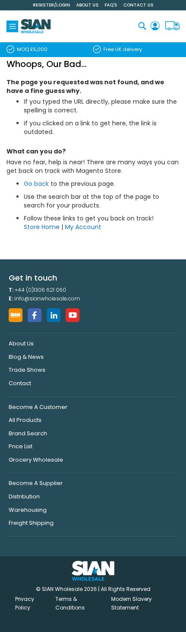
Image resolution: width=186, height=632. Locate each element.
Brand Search (28, 433)
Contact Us (138, 5)
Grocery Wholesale (36, 460)
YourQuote (172, 26)
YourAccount (155, 26)
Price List (20, 446)
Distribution (24, 496)
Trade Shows (27, 370)
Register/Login (51, 5)
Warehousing (28, 510)
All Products (25, 420)
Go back (36, 183)
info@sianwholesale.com (47, 298)
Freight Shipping (31, 523)
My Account (83, 227)
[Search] (142, 25)
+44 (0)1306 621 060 (40, 290)
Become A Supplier (36, 483)
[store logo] (36, 26)
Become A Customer (38, 407)
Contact (20, 383)
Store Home (42, 227)
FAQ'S (111, 5)
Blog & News (26, 357)
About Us (87, 5)
